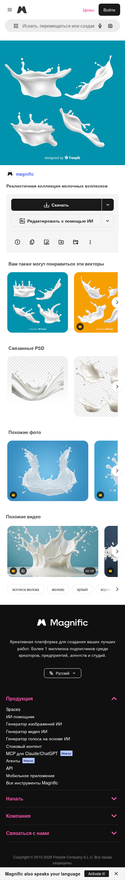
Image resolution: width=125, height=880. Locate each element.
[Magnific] (62, 623)
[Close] (116, 873)
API (9, 768)
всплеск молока (25, 589)
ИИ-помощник (20, 716)
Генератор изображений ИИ (34, 724)
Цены (88, 10)
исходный (40, 52)
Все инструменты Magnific (32, 783)
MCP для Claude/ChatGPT (38, 753)
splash (82, 589)
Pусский (62, 673)
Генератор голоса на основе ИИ (38, 738)
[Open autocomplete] (13, 26)
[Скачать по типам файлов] (108, 205)
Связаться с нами (27, 832)
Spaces (13, 709)
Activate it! (96, 873)
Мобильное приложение (30, 775)
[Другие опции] (90, 242)
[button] (62, 673)
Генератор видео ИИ (26, 731)
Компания (18, 815)
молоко (58, 589)
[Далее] (117, 302)
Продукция (19, 698)
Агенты (19, 761)
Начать (14, 798)
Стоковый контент (24, 746)
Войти (109, 10)
